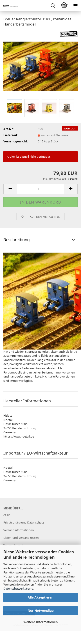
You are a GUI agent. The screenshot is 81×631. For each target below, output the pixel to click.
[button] (10, 189)
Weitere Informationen (40, 622)
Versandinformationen (18, 530)
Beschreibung (16, 239)
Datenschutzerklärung (18, 588)
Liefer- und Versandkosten (21, 538)
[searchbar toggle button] (52, 5)
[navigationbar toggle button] (75, 5)
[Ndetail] (9, 5)
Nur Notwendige (41, 610)
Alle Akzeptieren (40, 597)
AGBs (6, 515)
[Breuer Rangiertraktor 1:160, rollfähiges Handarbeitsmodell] (40, 64)
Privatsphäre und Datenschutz (23, 522)
